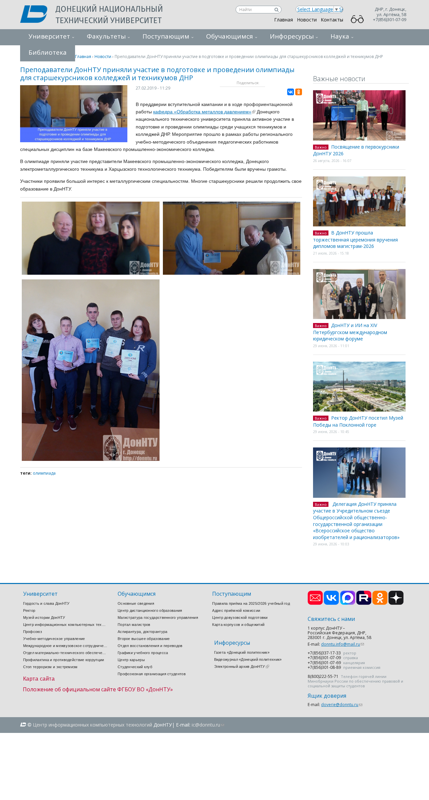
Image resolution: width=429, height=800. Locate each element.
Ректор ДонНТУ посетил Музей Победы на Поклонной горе (358, 421)
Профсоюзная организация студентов (152, 674)
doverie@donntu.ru (341, 704)
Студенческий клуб (135, 667)
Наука (339, 36)
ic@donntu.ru (208, 725)
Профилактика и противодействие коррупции (63, 660)
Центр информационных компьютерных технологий (65, 625)
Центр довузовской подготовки (239, 618)
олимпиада (44, 473)
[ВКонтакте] (290, 92)
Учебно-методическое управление (54, 639)
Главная (283, 19)
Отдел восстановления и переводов (150, 646)
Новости (307, 19)
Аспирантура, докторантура (143, 632)
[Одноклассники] (298, 92)
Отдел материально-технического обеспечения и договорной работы (65, 653)
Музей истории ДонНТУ (44, 618)
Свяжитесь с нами (331, 619)
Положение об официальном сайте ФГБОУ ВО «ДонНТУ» (98, 689)
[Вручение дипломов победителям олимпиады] (232, 273)
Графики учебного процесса (143, 653)
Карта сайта (39, 679)
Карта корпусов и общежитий (238, 625)
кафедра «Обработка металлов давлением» (204, 111)
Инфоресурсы (292, 36)
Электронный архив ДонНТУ (241, 666)
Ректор (29, 610)
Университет (49, 36)
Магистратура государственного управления (158, 618)
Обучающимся (229, 36)
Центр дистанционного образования (150, 610)
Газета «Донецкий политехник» (241, 652)
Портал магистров (134, 625)
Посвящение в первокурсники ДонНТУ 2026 (356, 150)
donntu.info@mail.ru (342, 644)
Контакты (332, 19)
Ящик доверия (327, 696)
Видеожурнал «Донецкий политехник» (248, 659)
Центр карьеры (131, 660)
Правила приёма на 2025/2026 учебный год (251, 603)
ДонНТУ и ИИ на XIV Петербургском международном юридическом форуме (350, 332)
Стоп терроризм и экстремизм (50, 667)
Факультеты (106, 36)
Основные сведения (136, 603)
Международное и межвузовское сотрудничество (65, 646)
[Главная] (38, 14)
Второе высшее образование (144, 639)
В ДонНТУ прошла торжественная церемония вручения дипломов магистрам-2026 (355, 239)
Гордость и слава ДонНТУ (46, 603)
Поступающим (165, 36)
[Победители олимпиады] (91, 459)
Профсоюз (32, 632)
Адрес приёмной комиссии (236, 610)
